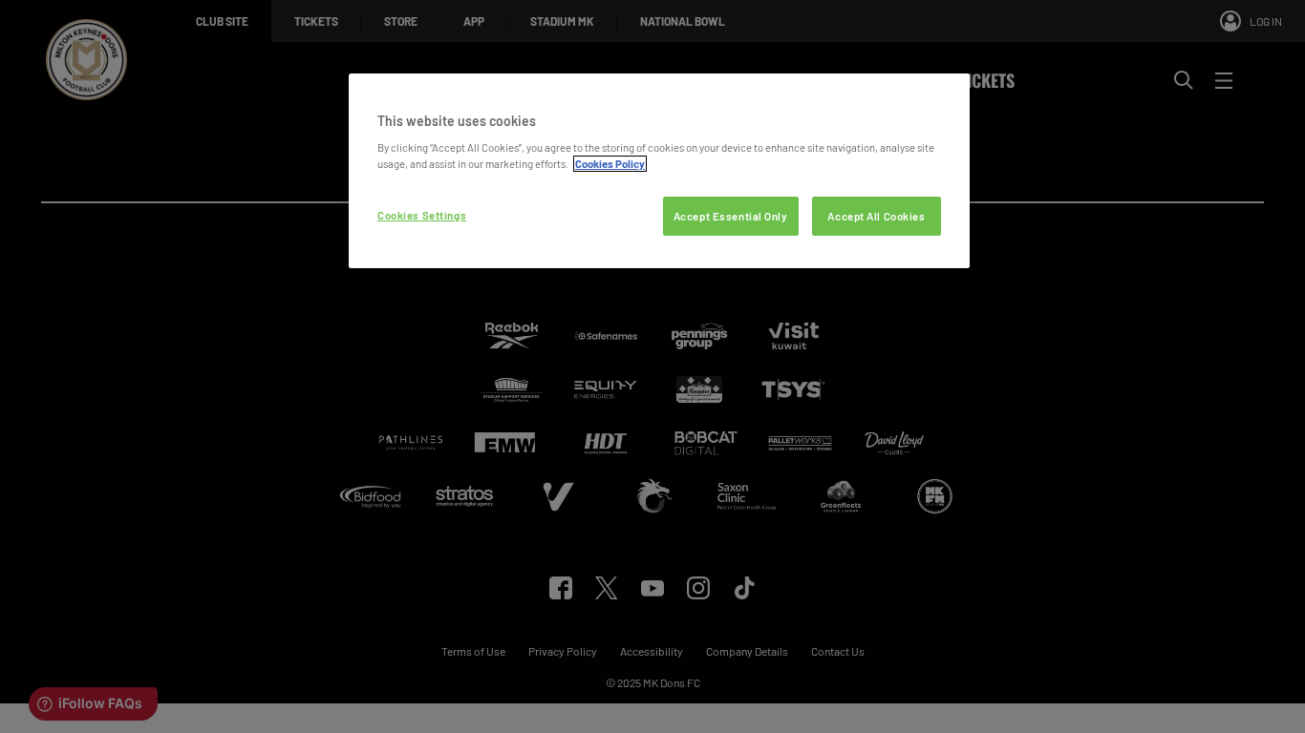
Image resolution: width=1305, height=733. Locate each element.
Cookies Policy (610, 163)
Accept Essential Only (731, 216)
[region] (659, 171)
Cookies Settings (421, 215)
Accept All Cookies (876, 216)
